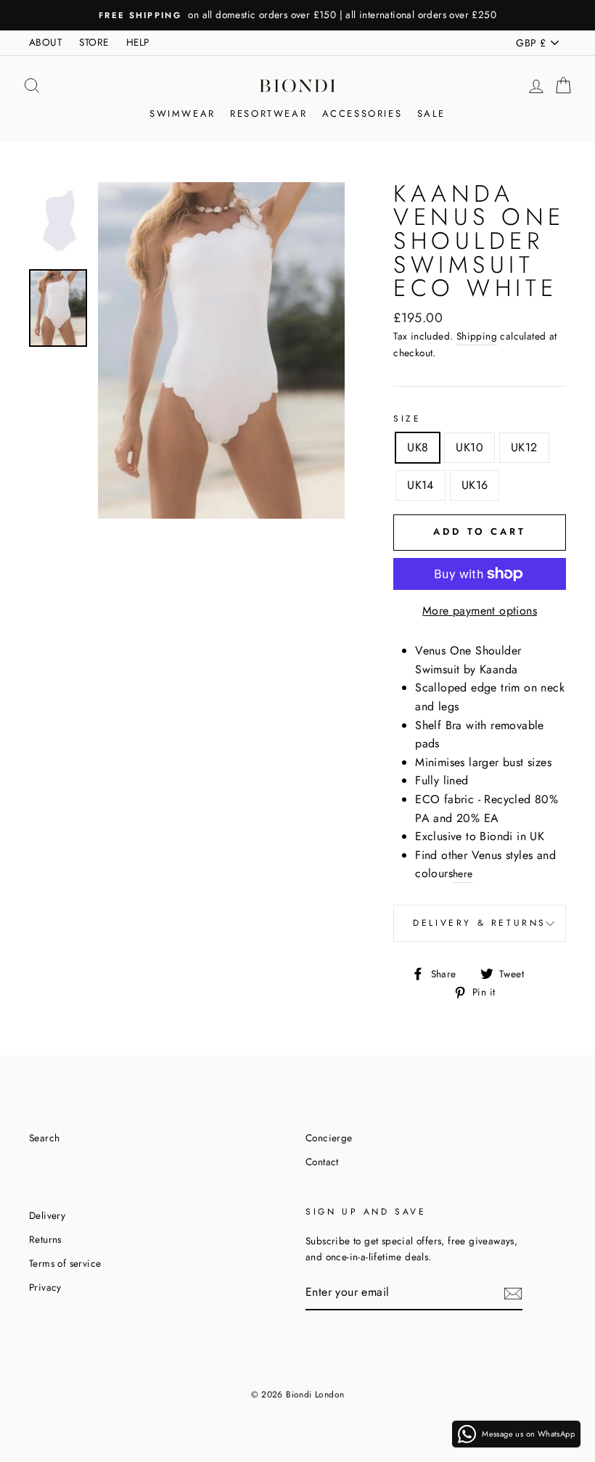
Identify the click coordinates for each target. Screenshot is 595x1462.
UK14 (420, 485)
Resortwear (268, 113)
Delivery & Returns (479, 922)
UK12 (524, 447)
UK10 (469, 447)
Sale (431, 113)
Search (44, 1137)
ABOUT (45, 42)
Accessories (362, 113)
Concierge (329, 1137)
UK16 (474, 485)
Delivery (47, 1215)
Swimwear (182, 113)
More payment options (479, 610)
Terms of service (65, 1263)
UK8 (417, 447)
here (463, 873)
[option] (297, 15)
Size (407, 418)
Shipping (476, 336)
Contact (322, 1161)
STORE (93, 42)
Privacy (45, 1287)
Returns (45, 1239)
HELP (137, 42)
